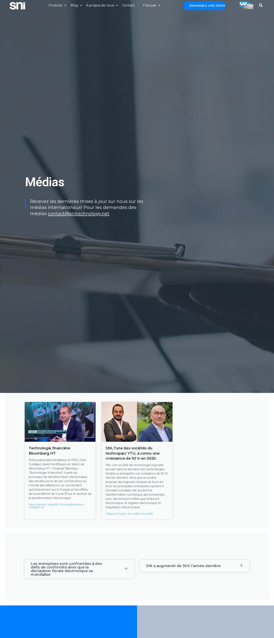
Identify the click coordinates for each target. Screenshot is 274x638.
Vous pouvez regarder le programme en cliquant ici (56, 506)
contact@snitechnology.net (78, 213)
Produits (55, 5)
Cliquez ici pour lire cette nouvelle (129, 513)
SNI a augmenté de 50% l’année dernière (183, 566)
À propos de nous (100, 5)
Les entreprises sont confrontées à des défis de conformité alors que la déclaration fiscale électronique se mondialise (66, 569)
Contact (128, 5)
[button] (261, 4)
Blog (74, 5)
